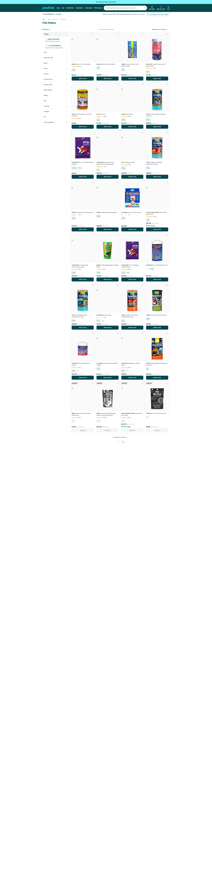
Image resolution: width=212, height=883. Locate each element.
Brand (45, 63)
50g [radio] (73, 70)
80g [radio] (123, 371)
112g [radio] (152, 269)
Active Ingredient (49, 122)
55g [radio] (73, 371)
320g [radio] (148, 119)
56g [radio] (148, 269)
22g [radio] (98, 120)
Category (47, 111)
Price (45, 101)
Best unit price (53, 39)
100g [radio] (73, 218)
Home (43, 19)
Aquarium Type (48, 57)
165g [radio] (148, 168)
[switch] (46, 39)
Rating (46, 95)
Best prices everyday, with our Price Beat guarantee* (106, 2)
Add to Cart (83, 78)
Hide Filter (45, 29)
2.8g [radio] (98, 369)
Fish (49, 19)
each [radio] (123, 218)
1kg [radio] (98, 170)
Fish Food (55, 19)
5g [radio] (147, 417)
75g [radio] (123, 320)
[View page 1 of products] (116, 441)
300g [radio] (98, 421)
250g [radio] (98, 216)
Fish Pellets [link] (62, 19)
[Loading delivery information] (50, 14)
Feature (46, 74)
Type (45, 52)
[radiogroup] (83, 70)
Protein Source (48, 79)
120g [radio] (123, 272)
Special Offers (48, 84)
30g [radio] (148, 220)
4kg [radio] (123, 69)
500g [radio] (123, 120)
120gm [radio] (74, 168)
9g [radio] (147, 369)
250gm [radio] (80, 168)
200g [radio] (123, 168)
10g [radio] (73, 421)
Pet (45, 117)
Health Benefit (48, 90)
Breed (45, 68)
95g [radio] (98, 320)
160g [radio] (127, 371)
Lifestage (46, 106)
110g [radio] (98, 68)
